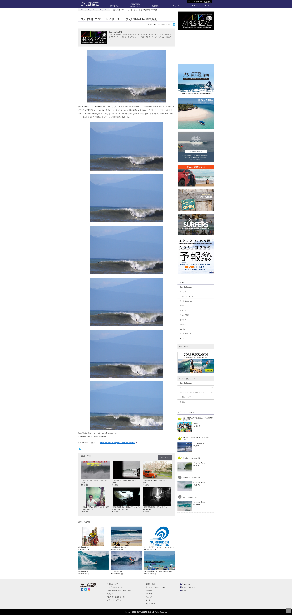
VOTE (184, 590)
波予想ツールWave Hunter (155, 587)
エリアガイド (150, 593)
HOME (81, 10)
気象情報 (149, 590)
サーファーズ (150, 600)
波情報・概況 (150, 584)
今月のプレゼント (188, 587)
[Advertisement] (195, 47)
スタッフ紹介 (150, 603)
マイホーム (186, 584)
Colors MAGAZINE (154, 25)
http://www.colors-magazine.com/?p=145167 (117, 442)
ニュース (91, 10)
